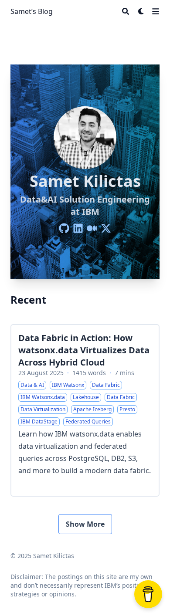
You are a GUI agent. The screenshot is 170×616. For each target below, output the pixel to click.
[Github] (64, 228)
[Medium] (92, 228)
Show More (85, 524)
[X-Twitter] (106, 228)
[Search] (125, 11)
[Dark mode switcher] (141, 11)
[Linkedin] (78, 228)
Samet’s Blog (31, 11)
